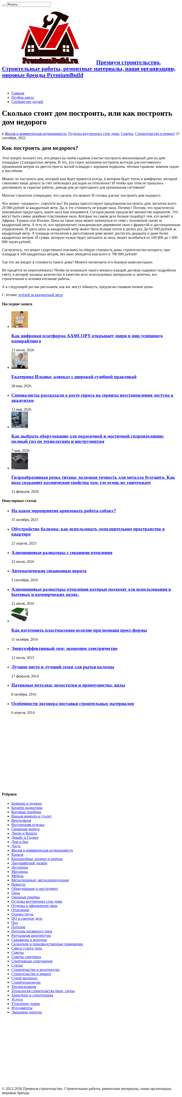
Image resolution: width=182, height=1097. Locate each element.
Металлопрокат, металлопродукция (40, 880)
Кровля (17, 855)
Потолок (18, 927)
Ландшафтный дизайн (29, 863)
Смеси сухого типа (26, 948)
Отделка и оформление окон (34, 906)
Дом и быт (19, 842)
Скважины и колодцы (29, 940)
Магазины (19, 872)
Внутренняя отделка (27, 825)
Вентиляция (21, 820)
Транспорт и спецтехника (32, 995)
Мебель (17, 876)
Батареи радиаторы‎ (26, 808)
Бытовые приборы (26, 812)
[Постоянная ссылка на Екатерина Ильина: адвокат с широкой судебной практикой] (19, 367)
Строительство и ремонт (155, 134)
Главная (17, 93)
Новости (18, 884)
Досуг (16, 846)
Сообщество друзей (27, 102)
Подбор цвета (22, 97)
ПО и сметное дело (26, 918)
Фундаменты (21, 1008)
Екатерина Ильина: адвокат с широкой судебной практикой (73, 376)
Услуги (17, 999)
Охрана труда (22, 914)
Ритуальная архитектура (31, 935)
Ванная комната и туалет (31, 816)
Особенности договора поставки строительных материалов (72, 703)
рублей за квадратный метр (40, 295)
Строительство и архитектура (35, 970)
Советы (127, 134)
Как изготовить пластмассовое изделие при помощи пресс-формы (79, 630)
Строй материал (24, 978)
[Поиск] (4, 5)
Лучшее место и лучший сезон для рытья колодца (62, 666)
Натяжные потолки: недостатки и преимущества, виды (68, 685)
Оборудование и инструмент (34, 889)
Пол (14, 923)
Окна (15, 893)
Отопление (20, 910)
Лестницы (19, 867)
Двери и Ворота (24, 833)
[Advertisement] (42, 753)
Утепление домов (25, 1004)
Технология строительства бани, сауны (43, 991)
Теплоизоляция (23, 987)
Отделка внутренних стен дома (93, 134)
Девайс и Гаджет (25, 837)
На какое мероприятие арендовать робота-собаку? (63, 510)
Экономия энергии (26, 1012)
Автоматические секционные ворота (48, 570)
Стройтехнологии (26, 982)
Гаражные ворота (25, 829)
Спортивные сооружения (31, 961)
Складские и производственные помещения (47, 944)
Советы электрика (26, 957)
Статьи (17, 965)
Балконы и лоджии (26, 803)
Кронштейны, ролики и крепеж (37, 859)
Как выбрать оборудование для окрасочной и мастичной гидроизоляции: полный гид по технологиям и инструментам (87, 439)
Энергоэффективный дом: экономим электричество (64, 648)
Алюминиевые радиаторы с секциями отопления (61, 552)
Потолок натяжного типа (31, 931)
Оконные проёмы (25, 897)
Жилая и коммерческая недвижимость (35, 134)
